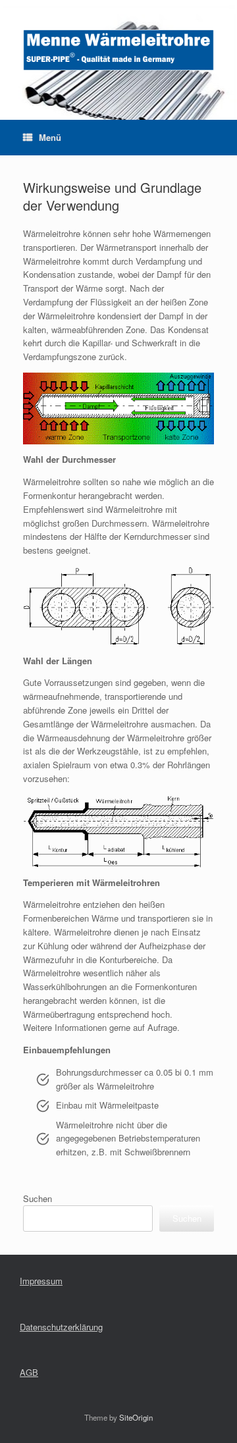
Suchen (37, 1198)
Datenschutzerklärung (61, 1327)
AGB (29, 1372)
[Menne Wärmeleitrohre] (118, 50)
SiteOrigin (136, 1417)
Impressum (41, 1280)
